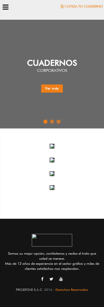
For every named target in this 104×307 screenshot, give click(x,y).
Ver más (52, 88)
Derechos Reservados (72, 290)
